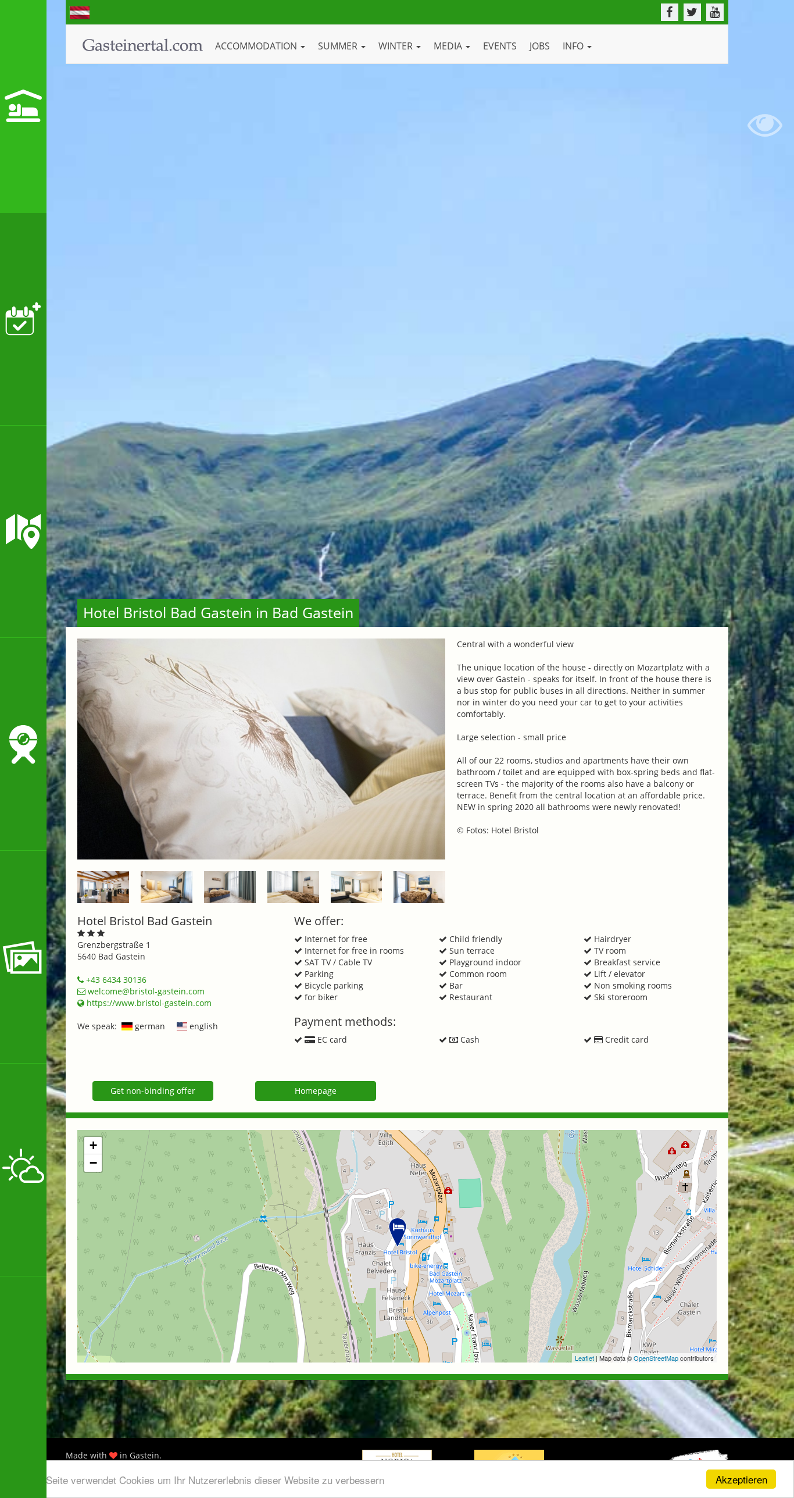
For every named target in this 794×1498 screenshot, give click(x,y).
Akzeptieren (741, 1479)
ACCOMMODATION (257, 46)
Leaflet (584, 1358)
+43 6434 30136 (115, 979)
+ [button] (93, 1145)
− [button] (93, 1162)
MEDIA (449, 46)
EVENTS (500, 46)
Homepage (316, 1090)
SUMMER (339, 46)
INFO (574, 46)
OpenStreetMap (656, 1358)
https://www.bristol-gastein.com (148, 1002)
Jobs (540, 46)
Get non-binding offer (152, 1090)
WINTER (396, 46)
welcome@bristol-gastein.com (145, 991)
